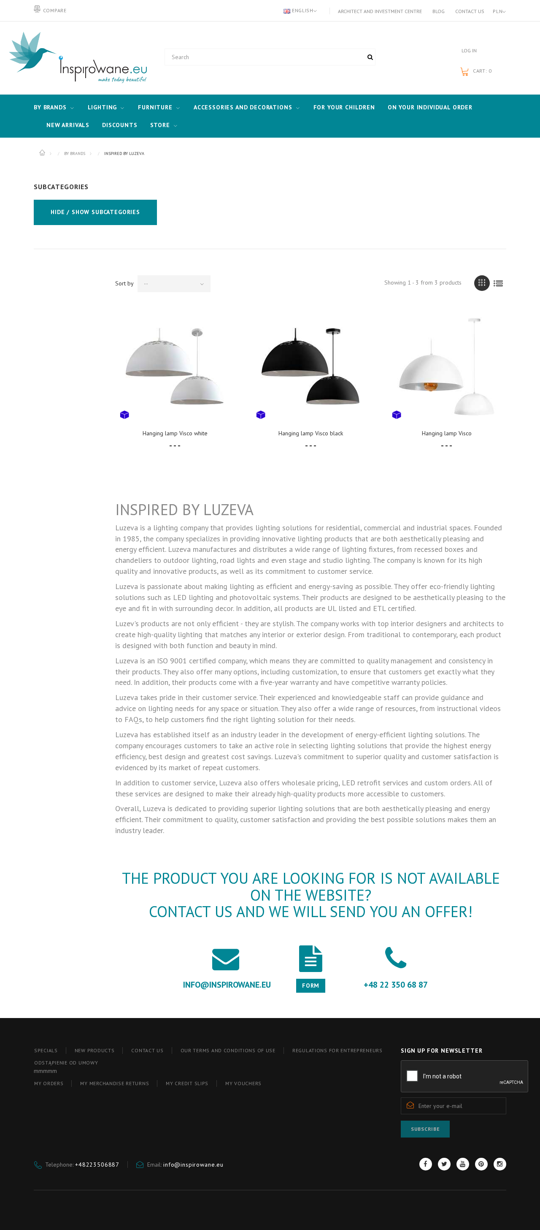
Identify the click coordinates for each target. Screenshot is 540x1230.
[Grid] (482, 283)
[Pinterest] (481, 1164)
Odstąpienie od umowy (66, 1062)
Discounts (120, 125)
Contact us (469, 11)
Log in (469, 50)
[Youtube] (462, 1164)
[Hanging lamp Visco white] (175, 366)
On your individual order (430, 107)
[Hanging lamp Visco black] (310, 366)
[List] (498, 283)
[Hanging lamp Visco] (446, 366)
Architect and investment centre (380, 11)
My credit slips (187, 1083)
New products (95, 1050)
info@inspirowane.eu (193, 1164)
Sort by (124, 283)
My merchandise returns (114, 1083)
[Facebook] (425, 1164)
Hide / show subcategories (95, 212)
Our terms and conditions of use (228, 1050)
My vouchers (243, 1083)
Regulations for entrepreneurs (337, 1050)
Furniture (155, 107)
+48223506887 (97, 1164)
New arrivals (67, 125)
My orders (48, 1083)
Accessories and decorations (243, 107)
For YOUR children (344, 107)
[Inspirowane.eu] (76, 57)
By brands (50, 107)
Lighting (102, 107)
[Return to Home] (42, 153)
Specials (46, 1050)
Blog (438, 11)
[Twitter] (444, 1164)
